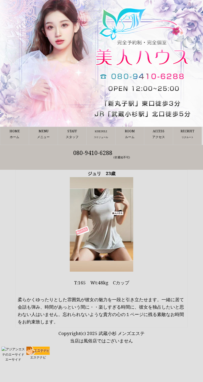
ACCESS (158, 134)
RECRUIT (187, 134)
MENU (43, 134)
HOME (15, 134)
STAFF (72, 134)
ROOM (130, 134)
